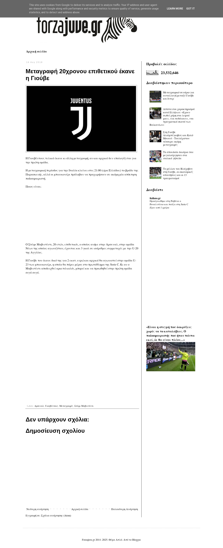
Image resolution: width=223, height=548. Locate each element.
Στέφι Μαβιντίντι (84, 405)
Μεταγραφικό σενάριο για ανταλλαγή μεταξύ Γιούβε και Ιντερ (178, 95)
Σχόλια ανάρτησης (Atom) (56, 515)
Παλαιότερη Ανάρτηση (124, 509)
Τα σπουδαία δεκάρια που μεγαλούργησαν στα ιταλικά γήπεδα (178, 155)
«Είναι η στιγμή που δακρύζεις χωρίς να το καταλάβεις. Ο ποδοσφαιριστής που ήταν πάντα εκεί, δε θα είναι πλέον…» (170, 333)
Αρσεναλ (39, 405)
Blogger (136, 539)
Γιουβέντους (51, 405)
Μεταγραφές (66, 405)
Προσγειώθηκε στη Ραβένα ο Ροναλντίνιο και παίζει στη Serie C (169, 202)
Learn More (175, 8)
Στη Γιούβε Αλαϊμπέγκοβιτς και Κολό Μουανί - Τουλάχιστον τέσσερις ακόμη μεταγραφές (178, 138)
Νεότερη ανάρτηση (37, 509)
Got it (190, 8)
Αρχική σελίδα (36, 51)
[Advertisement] (82, 215)
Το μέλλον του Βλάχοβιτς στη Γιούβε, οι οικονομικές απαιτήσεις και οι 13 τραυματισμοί (178, 173)
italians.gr (155, 198)
